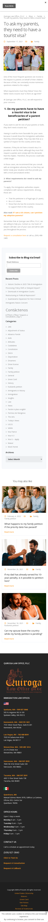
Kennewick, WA (10, 722)
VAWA (10, 428)
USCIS (10, 424)
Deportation (13, 357)
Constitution (13, 349)
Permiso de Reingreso (16, 413)
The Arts (11, 417)
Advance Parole (14, 334)
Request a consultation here (15, 235)
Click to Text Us (11, 858)
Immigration (13, 394)
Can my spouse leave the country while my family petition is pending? (23, 632)
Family (36, 41)
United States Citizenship (24, 893)
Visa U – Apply (13, 439)
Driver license (13, 364)
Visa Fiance (12, 432)
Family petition (14, 372)
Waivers (24, 896)
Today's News (13, 420)
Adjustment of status (16, 330)
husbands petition (15, 387)
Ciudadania (12, 345)
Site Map (24, 905)
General (11, 375)
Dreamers (12, 360)
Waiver (10, 443)
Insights (11, 398)
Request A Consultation (14, 863)
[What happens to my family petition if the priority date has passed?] (24, 499)
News (10, 405)
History (11, 383)
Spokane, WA (9, 709)
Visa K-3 (11, 435)
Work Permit (13, 447)
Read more (9, 532)
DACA (10, 353)
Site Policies (24, 902)
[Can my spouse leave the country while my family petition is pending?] (24, 606)
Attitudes (11, 342)
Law (9, 402)
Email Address (13, 262)
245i (9, 327)
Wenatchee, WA (11, 747)
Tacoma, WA (9, 775)
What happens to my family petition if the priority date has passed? (23, 525)
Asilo (10, 338)
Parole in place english (17, 409)
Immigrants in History (16, 390)
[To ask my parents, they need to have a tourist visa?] (24, 59)
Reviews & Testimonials (24, 909)
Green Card (12, 379)
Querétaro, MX (10, 794)
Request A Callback (12, 868)
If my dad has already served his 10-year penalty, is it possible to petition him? (23, 578)
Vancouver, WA (10, 761)
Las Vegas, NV (10, 734)
